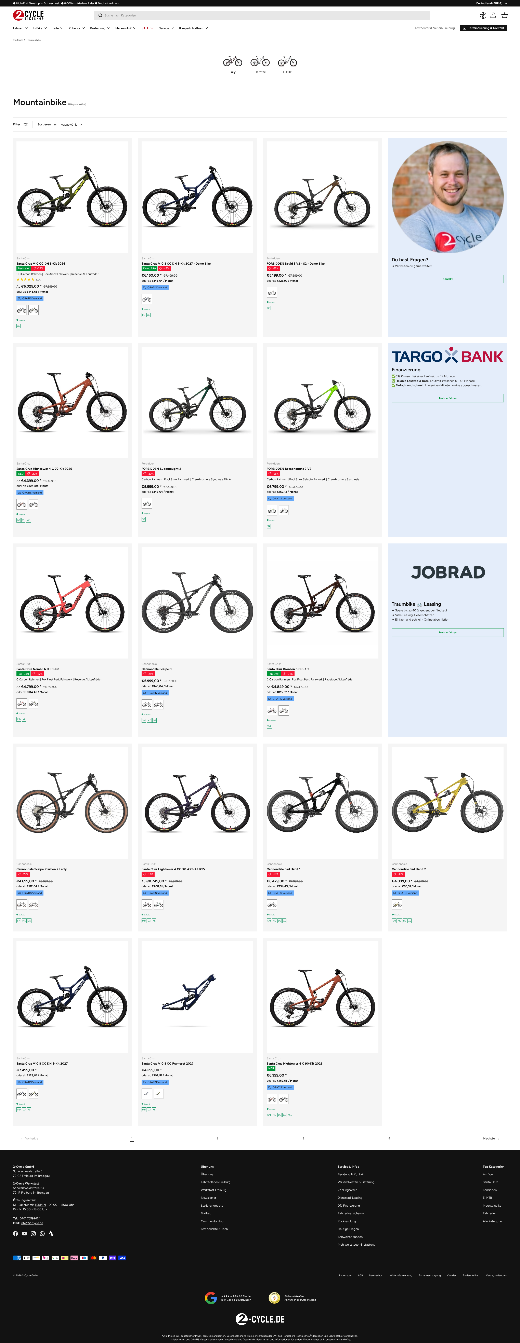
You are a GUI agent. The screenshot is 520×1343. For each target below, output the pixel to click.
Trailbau (206, 1213)
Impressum (345, 1275)
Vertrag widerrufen (496, 1275)
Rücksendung (347, 1221)
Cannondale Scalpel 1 (157, 669)
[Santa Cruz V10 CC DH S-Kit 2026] (72, 197)
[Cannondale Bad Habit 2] (448, 803)
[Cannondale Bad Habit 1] (322, 803)
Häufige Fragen (348, 1229)
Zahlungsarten (347, 1190)
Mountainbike (34, 40)
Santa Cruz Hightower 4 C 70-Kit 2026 (44, 469)
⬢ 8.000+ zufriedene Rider (77, 3)
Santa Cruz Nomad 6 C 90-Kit (37, 669)
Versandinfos (343, 1339)
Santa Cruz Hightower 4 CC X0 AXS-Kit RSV (173, 869)
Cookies (451, 1275)
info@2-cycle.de (32, 1223)
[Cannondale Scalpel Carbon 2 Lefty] (72, 803)
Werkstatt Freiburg (213, 1190)
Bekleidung (97, 28)
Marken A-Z (123, 28)
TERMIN (40, 1205)
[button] (504, 15)
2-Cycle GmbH (30, 1275)
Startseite (18, 40)
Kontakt (448, 278)
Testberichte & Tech (214, 1229)
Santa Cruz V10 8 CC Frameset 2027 (167, 1063)
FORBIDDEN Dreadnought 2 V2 (289, 469)
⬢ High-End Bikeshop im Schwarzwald (37, 3)
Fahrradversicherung (351, 1213)
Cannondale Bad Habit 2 (409, 869)
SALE (145, 28)
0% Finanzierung (349, 1205)
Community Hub (212, 1221)
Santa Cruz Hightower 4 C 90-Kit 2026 (295, 1063)
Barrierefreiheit (471, 1275)
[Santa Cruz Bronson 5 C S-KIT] (322, 603)
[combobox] (262, 15)
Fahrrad (18, 28)
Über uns (207, 1174)
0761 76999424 (30, 1218)
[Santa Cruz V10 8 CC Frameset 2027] (197, 997)
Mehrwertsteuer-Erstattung (356, 1244)
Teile (55, 28)
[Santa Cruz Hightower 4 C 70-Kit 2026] (72, 402)
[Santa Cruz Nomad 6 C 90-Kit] (72, 603)
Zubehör (74, 28)
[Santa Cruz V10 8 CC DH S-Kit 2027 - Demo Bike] (197, 197)
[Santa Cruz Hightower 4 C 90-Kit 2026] (322, 997)
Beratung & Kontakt (351, 1174)
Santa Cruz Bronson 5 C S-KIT (288, 669)
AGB (360, 1275)
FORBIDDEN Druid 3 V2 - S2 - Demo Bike (296, 263)
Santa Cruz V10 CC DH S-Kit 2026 (40, 263)
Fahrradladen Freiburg (216, 1182)
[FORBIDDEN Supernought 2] (197, 402)
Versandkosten (216, 1335)
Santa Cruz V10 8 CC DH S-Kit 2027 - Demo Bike (176, 263)
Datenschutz (376, 1275)
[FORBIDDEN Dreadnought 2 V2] (322, 402)
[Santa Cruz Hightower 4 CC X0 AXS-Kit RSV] (197, 803)
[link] (29, 1138)
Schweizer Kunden (350, 1237)
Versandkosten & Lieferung (356, 1182)
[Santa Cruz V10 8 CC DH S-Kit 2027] (72, 997)
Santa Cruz (490, 1182)
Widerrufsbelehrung (401, 1275)
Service (164, 28)
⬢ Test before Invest (107, 3)
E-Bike (37, 28)
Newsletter (208, 1198)
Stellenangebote (212, 1205)
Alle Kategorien (493, 1221)
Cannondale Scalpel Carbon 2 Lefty (41, 869)
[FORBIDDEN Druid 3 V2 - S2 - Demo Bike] (322, 197)
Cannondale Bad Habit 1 (283, 869)
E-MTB (487, 1198)
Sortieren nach (48, 124)
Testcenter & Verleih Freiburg (435, 28)
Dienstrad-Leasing (350, 1198)
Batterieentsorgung (430, 1275)
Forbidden (490, 1190)
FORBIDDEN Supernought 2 (161, 469)
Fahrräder (489, 1213)
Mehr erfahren (447, 398)
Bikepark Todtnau (191, 28)
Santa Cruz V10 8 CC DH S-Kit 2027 (42, 1063)
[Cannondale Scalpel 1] (197, 603)
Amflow (488, 1174)
